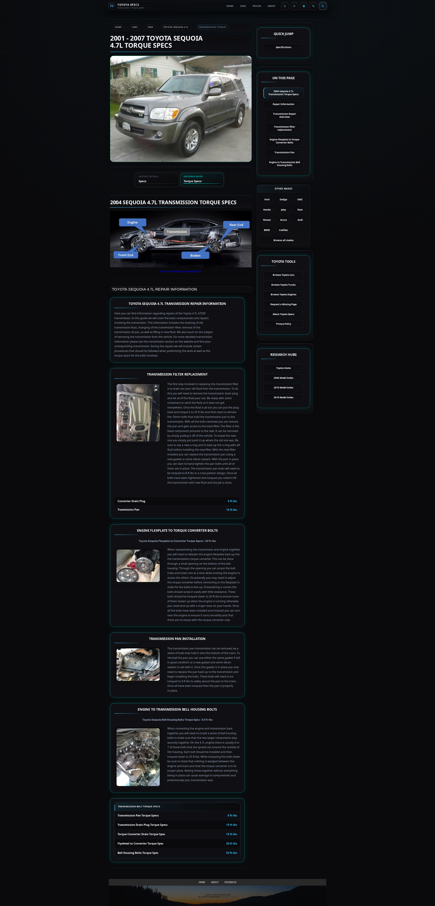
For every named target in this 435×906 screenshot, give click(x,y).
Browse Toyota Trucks (283, 284)
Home (230, 6)
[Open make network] (304, 6)
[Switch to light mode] (323, 6)
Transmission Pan (284, 152)
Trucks (257, 6)
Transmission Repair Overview (284, 115)
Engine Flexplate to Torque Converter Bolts (284, 141)
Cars (243, 6)
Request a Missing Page (283, 304)
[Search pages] (285, 6)
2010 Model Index (283, 387)
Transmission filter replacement (284, 128)
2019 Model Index (283, 397)
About (272, 6)
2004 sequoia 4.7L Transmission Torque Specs (283, 93)
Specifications (283, 47)
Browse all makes (284, 240)
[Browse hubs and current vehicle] (294, 6)
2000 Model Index (283, 377)
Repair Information (283, 104)
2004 (150, 27)
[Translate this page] (313, 6)
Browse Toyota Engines (283, 294)
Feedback (230, 882)
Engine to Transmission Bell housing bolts (284, 164)
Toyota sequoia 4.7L (176, 27)
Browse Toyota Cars (283, 274)
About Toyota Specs (283, 314)
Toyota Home (283, 368)
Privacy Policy (283, 323)
